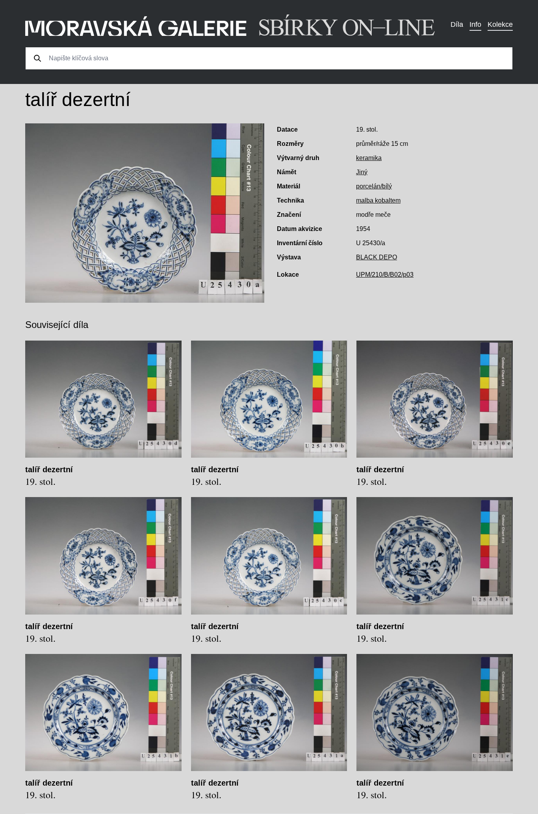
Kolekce (500, 24)
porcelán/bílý (374, 186)
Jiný (361, 172)
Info (475, 24)
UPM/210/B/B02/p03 (385, 274)
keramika (369, 158)
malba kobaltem (378, 200)
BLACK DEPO (376, 257)
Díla (457, 24)
